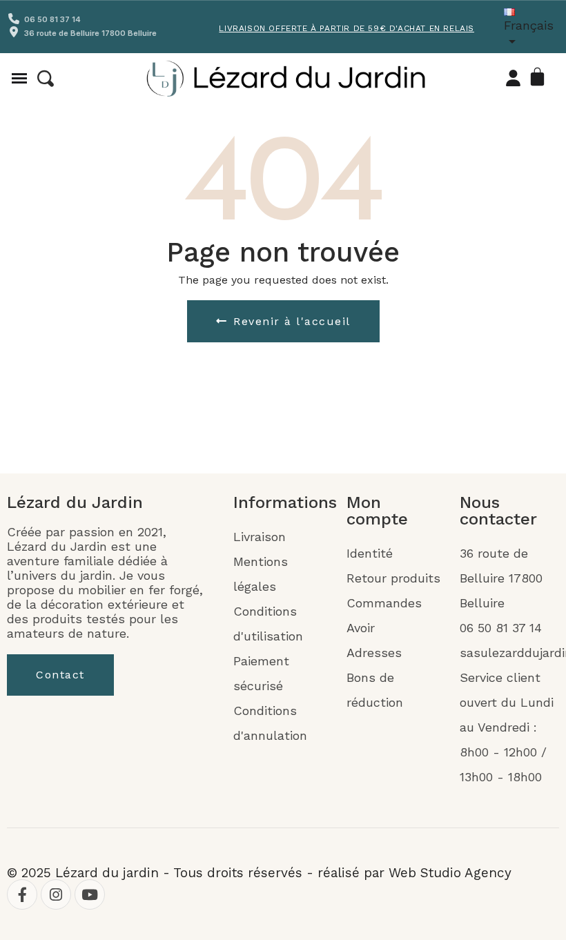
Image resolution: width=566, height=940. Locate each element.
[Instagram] (56, 894)
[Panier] (540, 78)
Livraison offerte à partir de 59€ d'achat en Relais (346, 28)
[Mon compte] (513, 78)
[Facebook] (22, 894)
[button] (45, 78)
